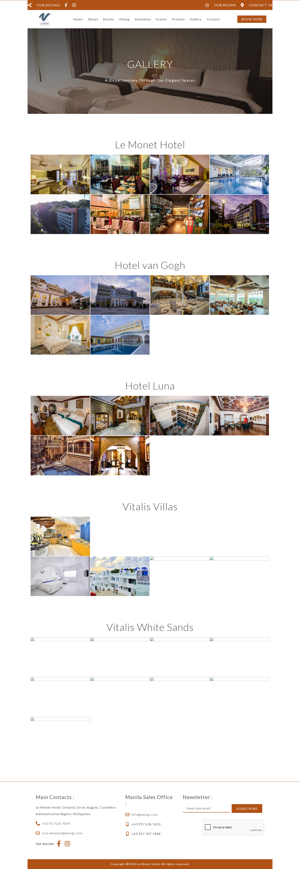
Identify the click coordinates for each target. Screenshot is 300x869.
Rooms (108, 19)
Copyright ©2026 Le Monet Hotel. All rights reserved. (150, 864)
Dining (124, 19)
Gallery (196, 19)
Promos (178, 19)
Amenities (143, 19)
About (93, 19)
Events (161, 19)
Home (78, 19)
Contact (213, 19)
